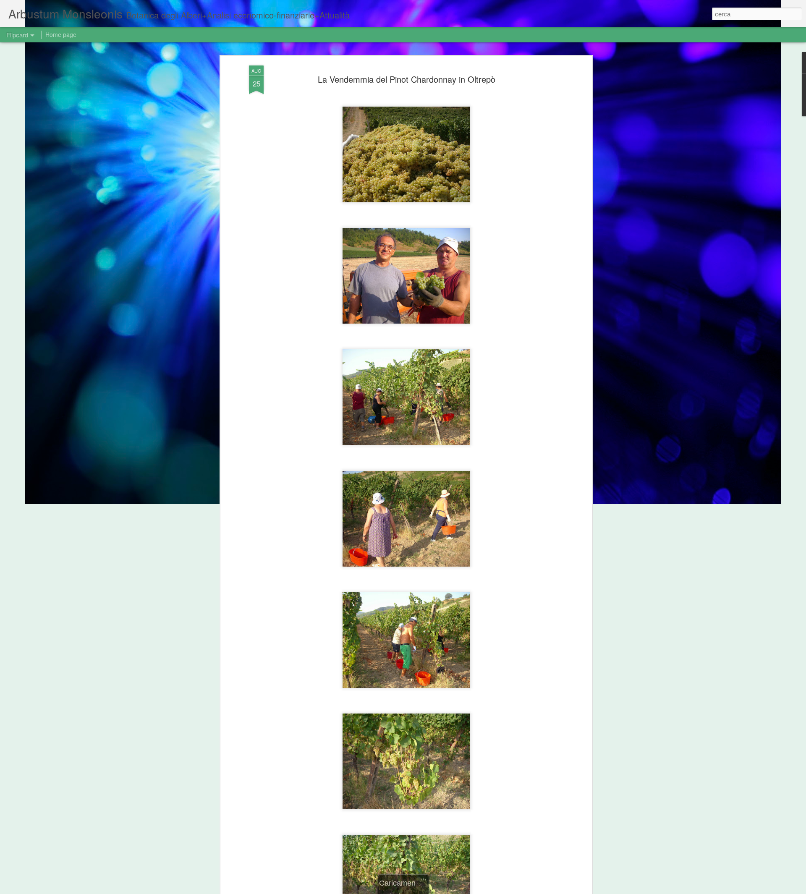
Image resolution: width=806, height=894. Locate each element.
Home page (60, 34)
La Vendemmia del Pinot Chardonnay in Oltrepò (406, 79)
